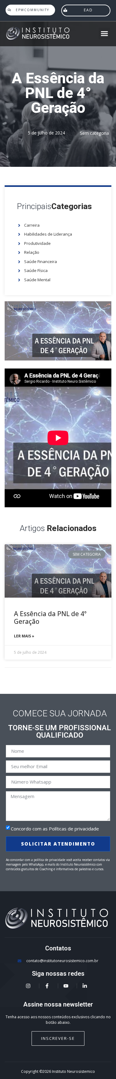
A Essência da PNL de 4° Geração (50, 617)
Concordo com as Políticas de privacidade (55, 829)
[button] (104, 33)
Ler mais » (24, 636)
